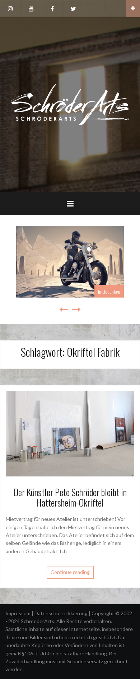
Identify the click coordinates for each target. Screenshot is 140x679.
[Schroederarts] (70, 104)
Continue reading (70, 572)
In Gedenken (109, 291)
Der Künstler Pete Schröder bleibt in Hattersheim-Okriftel (70, 497)
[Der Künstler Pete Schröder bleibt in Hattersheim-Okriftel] (70, 433)
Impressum (18, 613)
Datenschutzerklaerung (61, 613)
